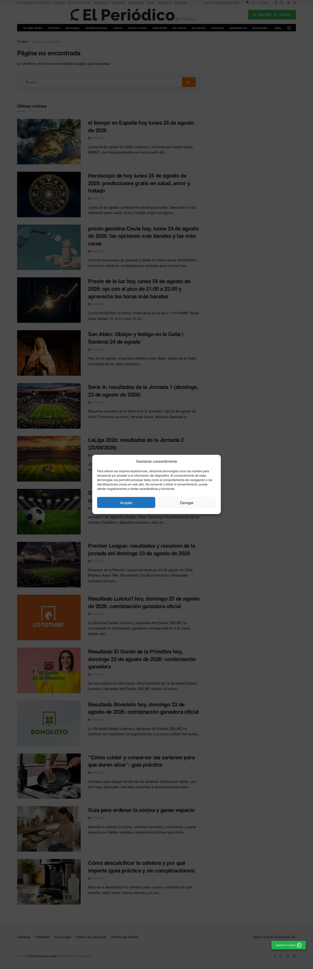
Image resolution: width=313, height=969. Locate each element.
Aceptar (126, 502)
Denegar (187, 502)
